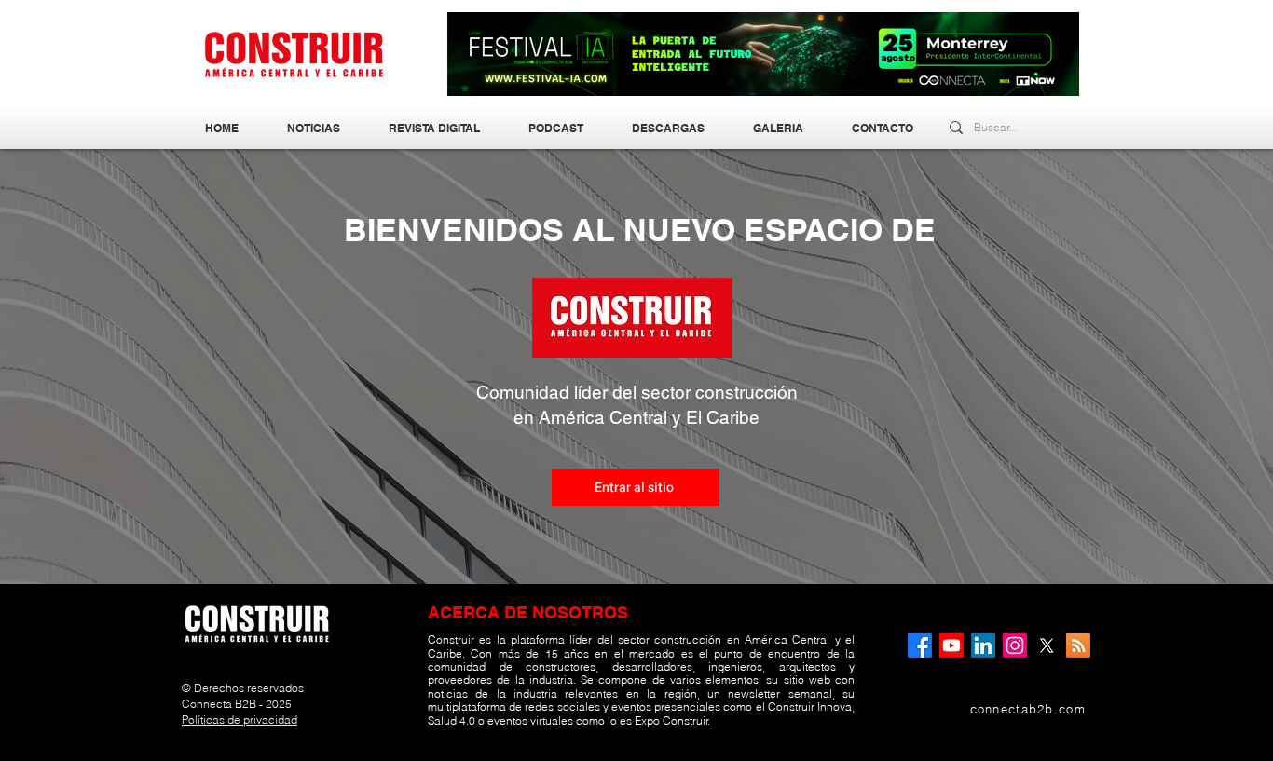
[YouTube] (951, 645)
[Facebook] (920, 645)
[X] (1046, 645)
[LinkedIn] (983, 645)
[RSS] (1078, 645)
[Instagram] (1015, 645)
